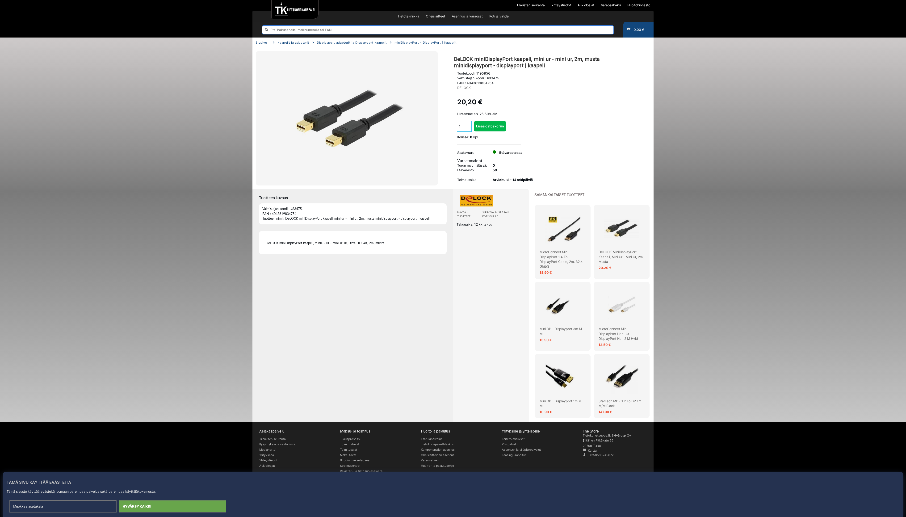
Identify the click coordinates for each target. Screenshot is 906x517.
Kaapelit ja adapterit (293, 42)
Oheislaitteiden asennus (437, 455)
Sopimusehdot (350, 465)
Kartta (591, 450)
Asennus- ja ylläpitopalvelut (521, 449)
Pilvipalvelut (510, 444)
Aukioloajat (267, 465)
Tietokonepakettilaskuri (437, 444)
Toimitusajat (348, 449)
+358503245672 (599, 455)
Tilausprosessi (350, 439)
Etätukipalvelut (431, 439)
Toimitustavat (349, 444)
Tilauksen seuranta (272, 439)
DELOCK (464, 88)
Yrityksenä (266, 455)
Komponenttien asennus (438, 449)
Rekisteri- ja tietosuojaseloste (361, 471)
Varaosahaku (430, 460)
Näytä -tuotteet (463, 214)
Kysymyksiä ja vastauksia (277, 444)
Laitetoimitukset (513, 439)
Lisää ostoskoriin (490, 126)
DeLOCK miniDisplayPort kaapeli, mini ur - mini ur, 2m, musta (621, 257)
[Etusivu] (294, 9)
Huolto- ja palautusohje (437, 465)
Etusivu (261, 42)
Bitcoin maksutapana (354, 460)
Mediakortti (267, 449)
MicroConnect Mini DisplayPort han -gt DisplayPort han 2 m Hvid (618, 333)
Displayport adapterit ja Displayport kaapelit (352, 42)
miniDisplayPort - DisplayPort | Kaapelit (425, 42)
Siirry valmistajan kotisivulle (495, 214)
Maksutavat (348, 455)
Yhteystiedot (268, 460)
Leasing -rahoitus (514, 455)
